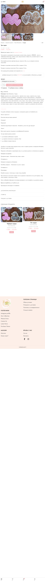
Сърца (24, 42)
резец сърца (17, 102)
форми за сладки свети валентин (17, 104)
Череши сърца (11, 224)
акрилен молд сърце (35, 96)
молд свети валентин (13, 100)
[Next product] (43, 42)
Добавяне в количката (14, 85)
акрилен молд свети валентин (12, 96)
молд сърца (22, 100)
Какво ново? (4, 336)
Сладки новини (27, 310)
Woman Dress (5, 318)
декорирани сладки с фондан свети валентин (25, 99)
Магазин (3, 333)
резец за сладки (36, 100)
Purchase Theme (5, 326)
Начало (3, 42)
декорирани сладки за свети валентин (26, 97)
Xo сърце (33, 223)
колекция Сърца (18, 52)
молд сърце (28, 100)
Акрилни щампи (9, 42)
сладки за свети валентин (26, 102)
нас (24, 71)
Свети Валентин (18, 42)
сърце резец (36, 102)
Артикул (3, 79)
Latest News (4, 324)
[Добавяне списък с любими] (21, 209)
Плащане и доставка (29, 305)
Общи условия (27, 302)
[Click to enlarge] (3, 31)
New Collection (5, 316)
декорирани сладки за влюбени (8, 97)
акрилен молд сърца (24, 96)
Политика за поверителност (31, 307)
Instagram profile (5, 313)
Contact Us (4, 321)
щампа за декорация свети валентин (33, 104)
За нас (25, 333)
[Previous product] (41, 42)
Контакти (25, 336)
